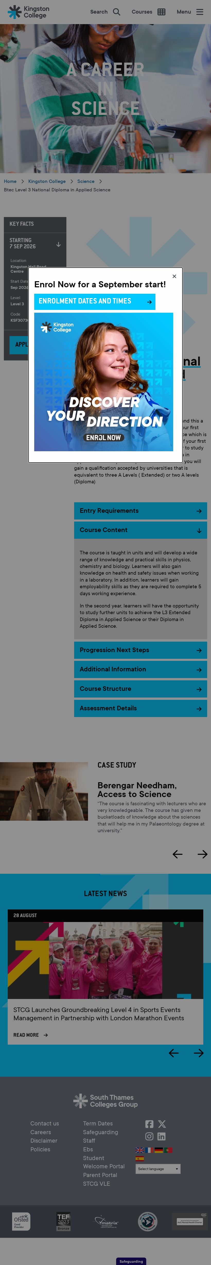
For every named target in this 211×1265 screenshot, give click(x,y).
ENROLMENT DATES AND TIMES (85, 302)
